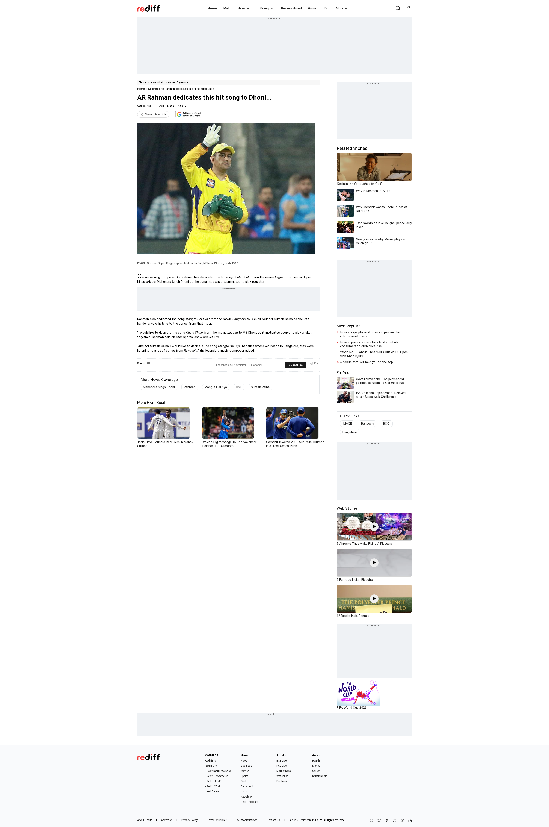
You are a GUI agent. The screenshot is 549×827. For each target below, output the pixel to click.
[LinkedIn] (410, 821)
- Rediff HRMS (213, 781)
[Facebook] (387, 821)
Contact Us (273, 820)
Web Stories (347, 508)
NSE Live (281, 765)
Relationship (319, 776)
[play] (374, 526)
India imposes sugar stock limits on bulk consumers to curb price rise (369, 344)
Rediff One (211, 765)
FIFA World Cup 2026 (352, 708)
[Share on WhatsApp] (371, 821)
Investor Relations (247, 820)
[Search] (398, 8)
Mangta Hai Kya (216, 387)
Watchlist (282, 776)
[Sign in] (408, 8)
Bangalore (349, 432)
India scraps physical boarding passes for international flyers (370, 334)
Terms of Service (217, 820)
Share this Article (155, 114)
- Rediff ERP (212, 791)
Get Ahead (247, 786)
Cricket (153, 88)
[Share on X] (379, 821)
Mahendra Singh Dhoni (159, 387)
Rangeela (367, 424)
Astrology (246, 796)
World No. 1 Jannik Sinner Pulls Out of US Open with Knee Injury (374, 354)
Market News (284, 770)
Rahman (190, 387)
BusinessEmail (291, 8)
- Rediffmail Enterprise (218, 770)
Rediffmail (211, 760)
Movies (245, 770)
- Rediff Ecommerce (216, 776)
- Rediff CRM (212, 786)
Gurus (312, 8)
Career (316, 770)
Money (264, 8)
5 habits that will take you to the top (366, 362)
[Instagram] (394, 821)
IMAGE (347, 424)
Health (316, 760)
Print (317, 363)
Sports (245, 776)
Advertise (166, 820)
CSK (239, 387)
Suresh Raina (260, 387)
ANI (149, 105)
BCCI (386, 424)
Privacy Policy (189, 820)
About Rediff (144, 820)
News (242, 8)
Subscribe (296, 364)
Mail (226, 8)
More (339, 8)
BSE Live (281, 760)
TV (325, 8)
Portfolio (281, 781)
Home (212, 8)
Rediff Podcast (249, 801)
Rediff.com (305, 820)
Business (246, 765)
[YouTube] (402, 821)
